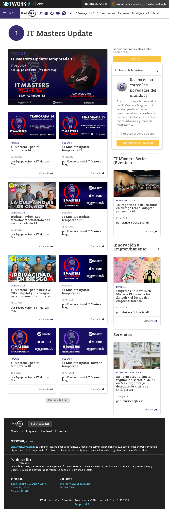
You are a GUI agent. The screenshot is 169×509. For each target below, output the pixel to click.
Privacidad (61, 431)
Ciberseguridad (85, 13)
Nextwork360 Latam (23, 446)
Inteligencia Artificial (145, 13)
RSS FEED (137, 59)
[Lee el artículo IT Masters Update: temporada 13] (83, 144)
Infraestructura (106, 13)
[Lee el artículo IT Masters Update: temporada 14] (32, 144)
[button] (10, 13)
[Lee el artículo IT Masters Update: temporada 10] (32, 360)
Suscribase (38, 423)
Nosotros (17, 431)
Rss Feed (46, 431)
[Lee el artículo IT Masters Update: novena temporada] (83, 360)
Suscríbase (138, 143)
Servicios (122, 334)
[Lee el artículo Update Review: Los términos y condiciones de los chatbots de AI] (32, 216)
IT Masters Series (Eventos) (130, 160)
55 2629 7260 (67, 487)
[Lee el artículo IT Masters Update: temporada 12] (83, 216)
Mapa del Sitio (84, 504)
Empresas (123, 13)
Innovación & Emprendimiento (129, 247)
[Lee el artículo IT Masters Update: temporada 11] (83, 289)
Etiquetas (32, 431)
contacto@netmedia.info (75, 483)
